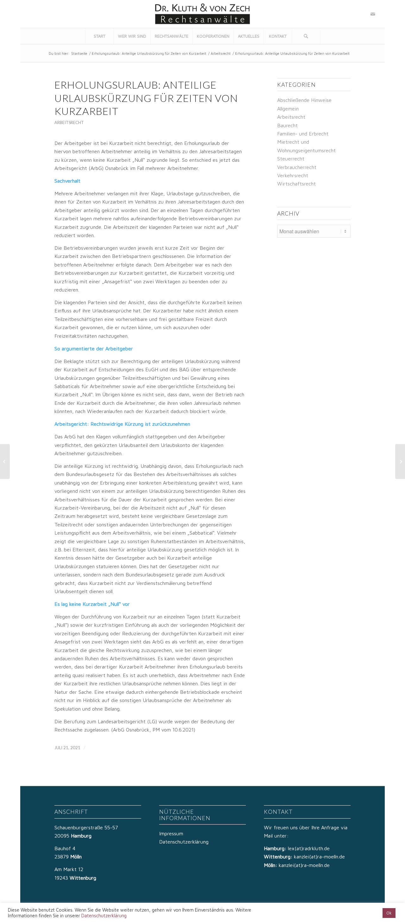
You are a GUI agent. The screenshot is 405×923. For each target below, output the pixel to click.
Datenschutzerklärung (184, 842)
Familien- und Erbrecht (302, 133)
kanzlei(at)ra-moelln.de (319, 856)
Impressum (171, 833)
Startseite (79, 53)
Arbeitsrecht (221, 53)
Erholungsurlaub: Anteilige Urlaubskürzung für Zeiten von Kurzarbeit (149, 53)
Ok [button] (389, 912)
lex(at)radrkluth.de (309, 848)
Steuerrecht (290, 158)
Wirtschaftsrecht (296, 183)
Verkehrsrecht (292, 175)
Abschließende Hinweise (304, 100)
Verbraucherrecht (296, 167)
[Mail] (372, 14)
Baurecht (287, 125)
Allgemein (288, 108)
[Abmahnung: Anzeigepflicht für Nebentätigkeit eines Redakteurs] (5, 461)
